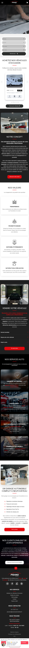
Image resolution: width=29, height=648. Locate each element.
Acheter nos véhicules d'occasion (14, 593)
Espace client (14, 601)
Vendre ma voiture (14, 595)
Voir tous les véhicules (14, 106)
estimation (4, 323)
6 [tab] (18, 102)
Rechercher (13, 53)
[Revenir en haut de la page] (16, 568)
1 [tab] (11, 102)
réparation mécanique (13, 162)
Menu (2, 3)
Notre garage (14, 597)
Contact (14, 599)
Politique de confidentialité (14, 634)
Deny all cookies (21, 642)
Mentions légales (14, 632)
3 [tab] (14, 102)
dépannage (3, 164)
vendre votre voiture (15, 317)
